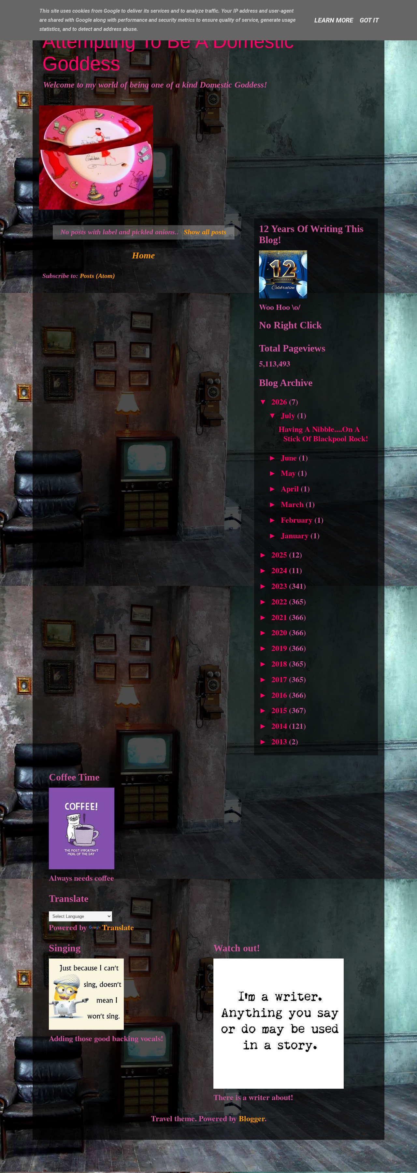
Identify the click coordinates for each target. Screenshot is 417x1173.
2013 (280, 741)
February (297, 519)
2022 (280, 601)
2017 (280, 679)
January (295, 535)
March (293, 504)
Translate (118, 927)
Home (143, 255)
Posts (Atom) (97, 275)
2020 (280, 632)
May (289, 472)
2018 (280, 663)
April (291, 488)
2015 (280, 710)
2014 (280, 725)
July (289, 415)
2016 (280, 694)
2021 (280, 617)
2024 (280, 570)
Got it (369, 20)
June (290, 457)
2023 (280, 585)
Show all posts (205, 232)
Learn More (333, 20)
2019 (280, 648)
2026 (280, 401)
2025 (280, 554)
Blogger (252, 1118)
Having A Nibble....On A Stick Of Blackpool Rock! (323, 433)
